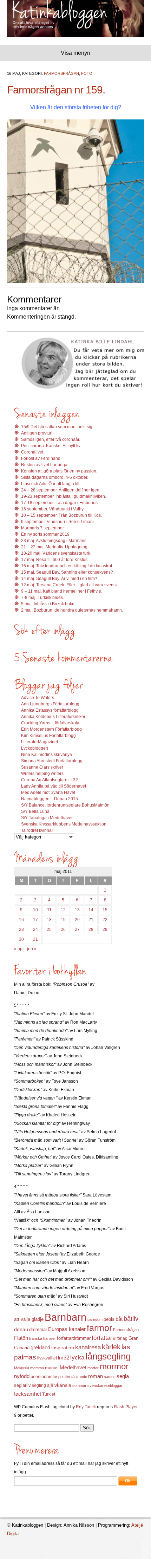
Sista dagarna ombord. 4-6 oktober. (54, 477)
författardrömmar (74, 1338)
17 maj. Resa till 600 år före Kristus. (54, 559)
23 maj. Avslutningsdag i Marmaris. (54, 540)
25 (49, 929)
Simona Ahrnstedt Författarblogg (52, 760)
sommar (79, 1385)
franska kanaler (42, 1338)
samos (110, 1377)
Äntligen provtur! (36, 433)
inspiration (62, 1347)
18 (49, 919)
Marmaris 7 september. (43, 528)
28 (90, 929)
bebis (109, 1319)
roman (95, 1376)
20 (77, 919)
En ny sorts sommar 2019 (45, 534)
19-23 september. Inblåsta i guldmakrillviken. (63, 496)
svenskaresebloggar (105, 1385)
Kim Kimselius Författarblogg (48, 735)
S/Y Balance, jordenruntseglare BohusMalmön (65, 805)
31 (35, 939)
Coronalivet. (32, 452)
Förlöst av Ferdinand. (41, 458)
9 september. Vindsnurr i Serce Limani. (58, 521)
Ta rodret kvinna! (37, 830)
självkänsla (59, 1385)
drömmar (38, 1329)
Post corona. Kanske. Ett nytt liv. (51, 445)
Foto (86, 73)
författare (104, 1338)
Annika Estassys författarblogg (50, 710)
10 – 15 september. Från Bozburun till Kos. (61, 515)
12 (63, 909)
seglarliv (22, 1385)
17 (35, 919)
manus (52, 1367)
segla (123, 1376)
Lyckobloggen (34, 748)
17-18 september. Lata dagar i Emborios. (60, 502)
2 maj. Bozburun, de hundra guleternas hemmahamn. (72, 610)
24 (35, 929)
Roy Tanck (86, 1406)
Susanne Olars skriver (42, 767)
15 (105, 909)
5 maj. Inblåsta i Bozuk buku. (48, 603)
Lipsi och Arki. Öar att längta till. (50, 483)
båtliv (131, 1318)
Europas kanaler (67, 1329)
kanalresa (88, 1347)
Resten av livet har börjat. (45, 464)
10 (35, 909)
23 (21, 929)
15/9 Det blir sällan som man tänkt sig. (57, 426)
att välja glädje (29, 1319)
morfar (93, 1368)
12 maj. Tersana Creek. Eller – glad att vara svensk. (70, 584)
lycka (77, 1357)
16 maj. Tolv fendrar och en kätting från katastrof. (67, 565)
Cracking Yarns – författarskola (50, 722)
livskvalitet (47, 1358)
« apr (19, 948)
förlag (122, 1338)
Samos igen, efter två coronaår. (50, 439)
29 (105, 929)
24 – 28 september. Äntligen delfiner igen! (60, 490)
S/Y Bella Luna (35, 811)
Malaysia (21, 1368)
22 (105, 919)
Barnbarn (65, 1317)
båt (119, 1319)
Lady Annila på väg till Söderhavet (53, 786)
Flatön (21, 1338)
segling (39, 1385)
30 (21, 939)
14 (90, 909)
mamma (37, 1368)
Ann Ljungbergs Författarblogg (50, 704)
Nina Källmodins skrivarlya (46, 754)
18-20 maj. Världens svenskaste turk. (56, 553)
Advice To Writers (37, 697)
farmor (99, 1328)
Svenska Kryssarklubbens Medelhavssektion (63, 824)
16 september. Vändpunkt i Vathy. (52, 509)
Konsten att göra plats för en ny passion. (59, 471)
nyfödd (21, 1376)
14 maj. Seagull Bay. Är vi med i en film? (59, 578)
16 (21, 919)
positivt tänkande (72, 1377)
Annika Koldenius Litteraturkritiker (53, 716)
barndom (95, 1319)
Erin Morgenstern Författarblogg (51, 729)
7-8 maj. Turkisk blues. (42, 597)
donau (21, 1329)
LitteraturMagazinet (39, 741)
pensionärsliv (44, 1376)
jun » (32, 948)
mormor (114, 1366)
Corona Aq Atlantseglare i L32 (49, 779)
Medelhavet (73, 1367)
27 (77, 929)
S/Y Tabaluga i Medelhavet (46, 817)
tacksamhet (27, 1394)
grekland (40, 1347)
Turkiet (48, 1394)
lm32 (63, 1358)
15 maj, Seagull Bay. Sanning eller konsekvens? (67, 572)
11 (49, 909)
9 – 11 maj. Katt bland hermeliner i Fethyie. (61, 591)
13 (77, 909)
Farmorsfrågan (61, 73)
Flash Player (126, 1406)
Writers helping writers (42, 773)
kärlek (111, 1347)
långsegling (108, 1356)
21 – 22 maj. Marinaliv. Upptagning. (54, 546)
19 (63, 919)
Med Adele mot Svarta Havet (48, 792)
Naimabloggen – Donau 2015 (49, 798)
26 (63, 929)
